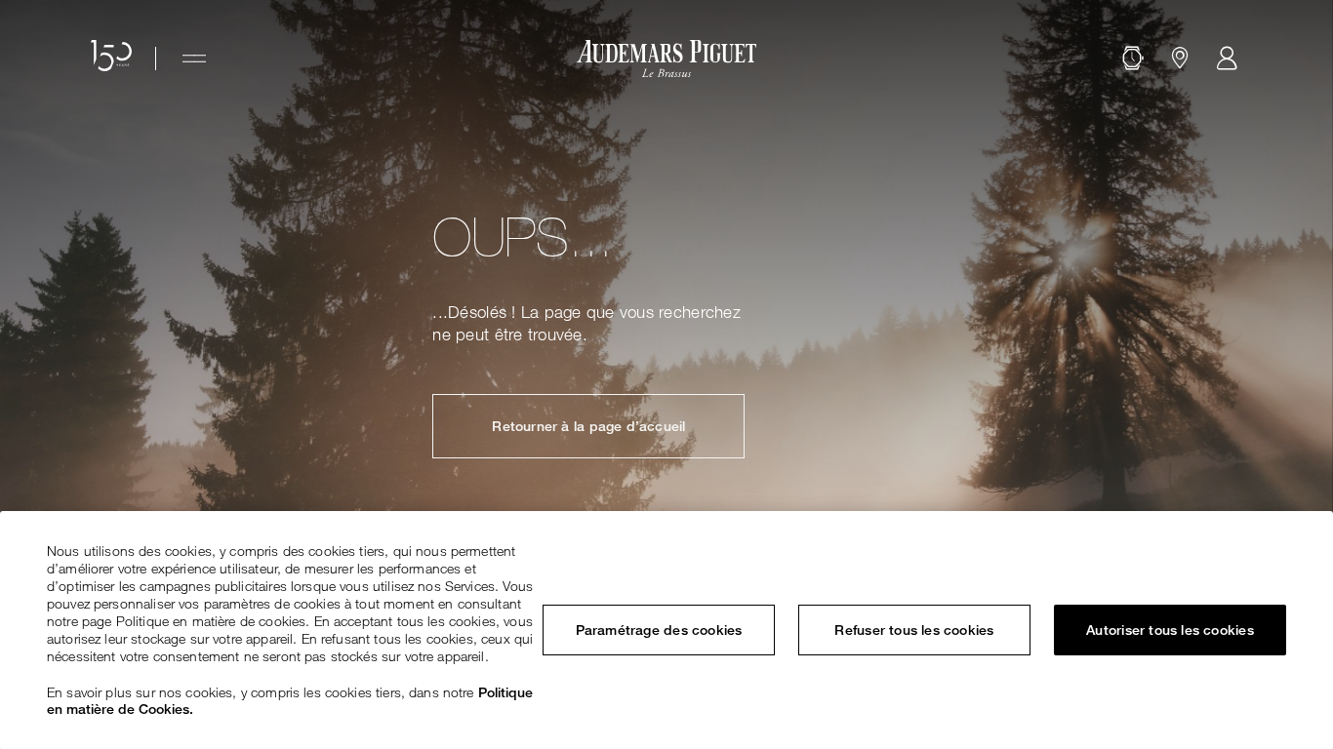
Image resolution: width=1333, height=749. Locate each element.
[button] (1133, 58)
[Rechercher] (1133, 58)
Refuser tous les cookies (913, 630)
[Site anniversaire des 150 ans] (112, 58)
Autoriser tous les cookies (1169, 630)
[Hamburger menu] (194, 58)
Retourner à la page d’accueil (588, 426)
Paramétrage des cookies (659, 630)
